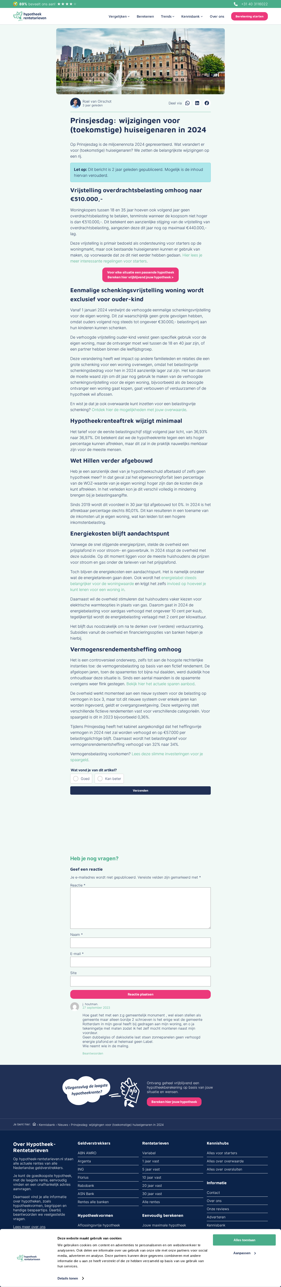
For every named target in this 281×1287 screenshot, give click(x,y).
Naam (76, 934)
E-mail (77, 953)
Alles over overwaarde (225, 1161)
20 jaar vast (152, 1185)
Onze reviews (218, 1209)
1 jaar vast (150, 1161)
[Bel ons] (236, 4)
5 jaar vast (151, 1169)
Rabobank (86, 1185)
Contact (213, 1192)
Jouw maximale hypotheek (164, 1225)
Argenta (84, 1161)
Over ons (214, 1200)
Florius (83, 1177)
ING (81, 1169)
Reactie (77, 885)
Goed (85, 778)
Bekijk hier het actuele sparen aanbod (160, 683)
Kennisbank (47, 1124)
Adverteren (216, 1217)
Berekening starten (249, 16)
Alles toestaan (244, 1240)
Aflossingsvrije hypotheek (99, 1225)
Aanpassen (241, 1253)
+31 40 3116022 (254, 4)
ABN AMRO (87, 1153)
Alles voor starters (222, 1153)
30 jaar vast (152, 1193)
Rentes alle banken (93, 1202)
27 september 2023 (96, 1007)
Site (73, 973)
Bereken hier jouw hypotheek (174, 1102)
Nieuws (63, 1124)
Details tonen (68, 1278)
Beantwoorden (93, 1053)
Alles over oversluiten (224, 1169)
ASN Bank (86, 1193)
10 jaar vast (151, 1177)
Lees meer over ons (29, 1226)
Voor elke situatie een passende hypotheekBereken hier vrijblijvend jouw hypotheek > (140, 274)
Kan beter (113, 778)
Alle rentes (151, 1202)
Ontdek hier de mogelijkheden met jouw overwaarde (139, 409)
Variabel (149, 1153)
